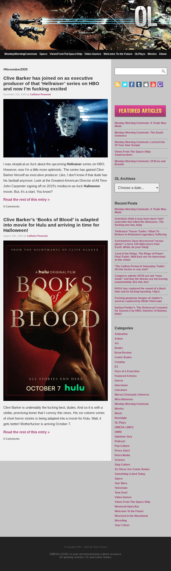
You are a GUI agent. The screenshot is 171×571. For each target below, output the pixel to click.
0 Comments (11, 206)
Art (117, 343)
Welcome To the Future (118, 54)
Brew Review (123, 352)
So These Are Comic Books (132, 469)
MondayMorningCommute (20, 54)
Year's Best (122, 525)
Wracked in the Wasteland (131, 515)
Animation (121, 334)
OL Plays (120, 422)
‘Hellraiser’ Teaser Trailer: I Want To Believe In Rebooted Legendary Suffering (141, 233)
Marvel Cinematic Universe (132, 394)
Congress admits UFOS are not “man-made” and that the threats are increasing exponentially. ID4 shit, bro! (141, 279)
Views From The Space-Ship (132, 501)
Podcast (120, 441)
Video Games (92, 54)
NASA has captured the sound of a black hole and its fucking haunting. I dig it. (140, 290)
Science (120, 460)
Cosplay (120, 362)
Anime (119, 338)
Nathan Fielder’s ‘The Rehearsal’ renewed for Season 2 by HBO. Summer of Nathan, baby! (141, 310)
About (163, 54)
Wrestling (121, 520)
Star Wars (121, 483)
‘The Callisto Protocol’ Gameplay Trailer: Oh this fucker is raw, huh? (140, 268)
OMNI (118, 432)
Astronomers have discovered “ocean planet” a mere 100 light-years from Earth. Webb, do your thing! (139, 244)
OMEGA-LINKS (124, 427)
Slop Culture (122, 464)
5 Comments (11, 438)
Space (43, 54)
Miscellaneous (124, 399)
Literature (121, 390)
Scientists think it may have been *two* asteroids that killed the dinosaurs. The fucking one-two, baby (139, 222)
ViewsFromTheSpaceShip (66, 54)
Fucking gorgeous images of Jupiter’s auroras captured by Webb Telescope (138, 299)
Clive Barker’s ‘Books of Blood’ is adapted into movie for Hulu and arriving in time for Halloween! (51, 225)
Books (119, 348)
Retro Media (122, 455)
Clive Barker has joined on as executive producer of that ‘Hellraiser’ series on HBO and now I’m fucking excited (51, 83)
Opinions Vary (123, 436)
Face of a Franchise (127, 371)
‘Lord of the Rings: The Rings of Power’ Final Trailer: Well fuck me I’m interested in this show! (140, 256)
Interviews (121, 385)
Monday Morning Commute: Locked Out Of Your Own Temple (140, 144)
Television (121, 487)
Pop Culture (122, 446)
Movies (152, 54)
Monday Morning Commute (132, 404)
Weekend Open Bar (127, 506)
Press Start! (122, 450)
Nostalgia (121, 418)
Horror (119, 380)
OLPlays (140, 54)
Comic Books (123, 357)
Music (118, 413)
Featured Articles (126, 376)
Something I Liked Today (130, 474)
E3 (116, 366)
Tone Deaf (121, 492)
